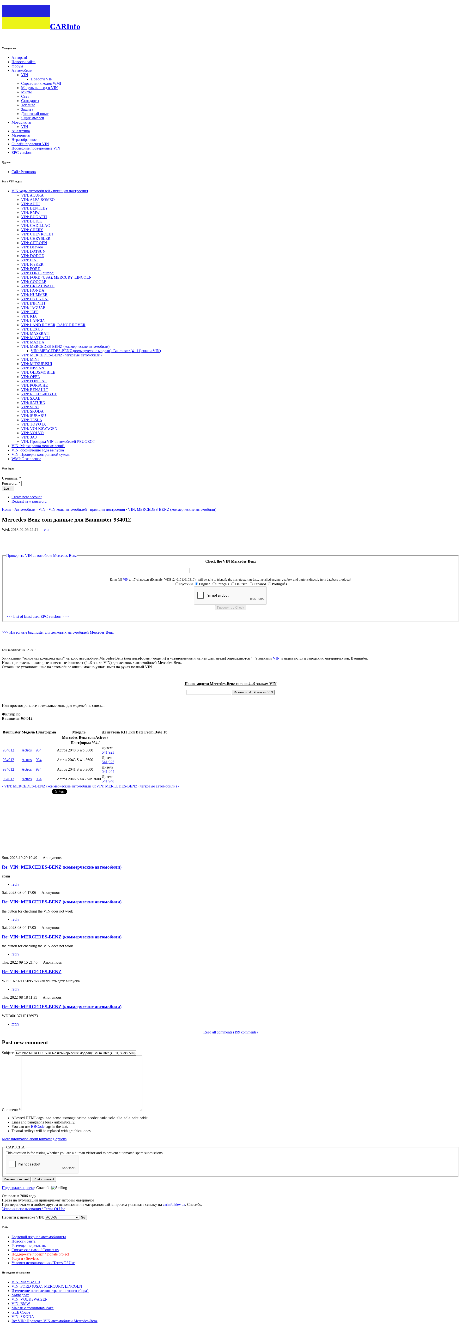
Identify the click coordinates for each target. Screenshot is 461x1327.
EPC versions (22, 152)
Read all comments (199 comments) (230, 1032)
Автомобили (22, 70)
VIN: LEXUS (32, 329)
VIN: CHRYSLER (35, 238)
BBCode (37, 1126)
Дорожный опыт (35, 114)
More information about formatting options (34, 1139)
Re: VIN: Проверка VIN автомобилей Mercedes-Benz (54, 1321)
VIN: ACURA (32, 195)
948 (111, 781)
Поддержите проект (18, 1188)
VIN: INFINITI (33, 303)
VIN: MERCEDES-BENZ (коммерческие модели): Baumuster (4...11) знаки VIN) (96, 351)
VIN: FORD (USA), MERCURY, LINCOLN (56, 277)
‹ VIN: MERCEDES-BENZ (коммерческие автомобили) (47, 786)
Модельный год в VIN (39, 88)
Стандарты (30, 101)
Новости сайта (24, 62)
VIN (24, 75)
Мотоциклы (21, 122)
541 (105, 752)
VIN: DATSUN (33, 251)
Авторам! (19, 57)
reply (15, 884)
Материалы (21, 135)
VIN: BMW (30, 212)
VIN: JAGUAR (33, 308)
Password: (11, 483)
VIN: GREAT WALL (38, 286)
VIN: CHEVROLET (37, 234)
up (94, 786)
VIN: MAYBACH (35, 338)
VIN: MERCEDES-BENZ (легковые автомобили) (61, 355)
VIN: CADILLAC (35, 225)
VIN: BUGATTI (34, 217)
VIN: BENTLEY (34, 208)
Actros (27, 750)
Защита (27, 109)
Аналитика (21, 131)
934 (39, 750)
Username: (11, 478)
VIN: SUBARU (33, 416)
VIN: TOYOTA (33, 424)
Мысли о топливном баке (33, 1308)
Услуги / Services (25, 1258)
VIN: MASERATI (35, 333)
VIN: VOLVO (32, 433)
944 (111, 771)
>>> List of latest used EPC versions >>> (37, 616)
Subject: (8, 1053)
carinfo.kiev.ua (174, 1204)
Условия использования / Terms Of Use (33, 1209)
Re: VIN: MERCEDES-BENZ (31, 971)
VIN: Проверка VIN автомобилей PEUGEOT (58, 441)
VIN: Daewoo (32, 247)
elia (46, 530)
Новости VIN (42, 79)
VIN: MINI (30, 359)
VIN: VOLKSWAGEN (39, 428)
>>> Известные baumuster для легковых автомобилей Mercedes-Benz (58, 632)
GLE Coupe (21, 1312)
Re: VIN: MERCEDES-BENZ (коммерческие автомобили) (61, 867)
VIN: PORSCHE (34, 385)
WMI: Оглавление (26, 459)
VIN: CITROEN (34, 243)
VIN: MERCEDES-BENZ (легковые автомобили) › (137, 786)
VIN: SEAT (30, 407)
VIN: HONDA (32, 290)
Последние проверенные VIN (36, 148)
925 (111, 762)
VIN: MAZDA (32, 342)
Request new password (29, 501)
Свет (25, 96)
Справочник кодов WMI (41, 83)
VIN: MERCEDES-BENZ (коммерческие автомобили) (65, 346)
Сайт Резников (24, 172)
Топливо (28, 105)
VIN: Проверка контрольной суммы (41, 454)
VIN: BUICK (31, 221)
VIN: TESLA (31, 420)
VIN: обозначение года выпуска (38, 450)
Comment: (11, 1110)
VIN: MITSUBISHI (36, 364)
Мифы (26, 92)
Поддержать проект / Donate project (40, 1254)
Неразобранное (24, 140)
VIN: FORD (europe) (37, 273)
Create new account (27, 497)
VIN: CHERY (32, 230)
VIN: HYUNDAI (35, 299)
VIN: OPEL (30, 377)
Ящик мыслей (32, 118)
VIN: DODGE (32, 256)
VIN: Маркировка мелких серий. (38, 446)
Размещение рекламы (29, 1245)
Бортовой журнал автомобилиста (39, 1237)
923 (111, 752)
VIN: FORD (31, 269)
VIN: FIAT (29, 260)
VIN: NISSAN (32, 368)
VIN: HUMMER (34, 295)
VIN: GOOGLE (33, 282)
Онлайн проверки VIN (30, 144)
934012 (8, 750)
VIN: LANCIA (33, 320)
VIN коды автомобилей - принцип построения (50, 191)
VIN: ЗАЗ (29, 437)
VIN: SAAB (31, 398)
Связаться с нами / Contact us (35, 1250)
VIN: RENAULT (34, 390)
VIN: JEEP (29, 312)
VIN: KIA (29, 316)
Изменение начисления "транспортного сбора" (50, 1291)
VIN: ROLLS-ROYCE (39, 394)
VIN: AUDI (30, 204)
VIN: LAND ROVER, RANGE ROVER (53, 325)
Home (6, 509)
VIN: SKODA (32, 411)
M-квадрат (20, 1295)
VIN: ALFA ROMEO (38, 200)
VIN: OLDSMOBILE (38, 372)
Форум (17, 66)
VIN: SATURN (33, 403)
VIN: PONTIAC (34, 381)
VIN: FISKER (32, 264)
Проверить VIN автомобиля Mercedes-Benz (41, 555)
